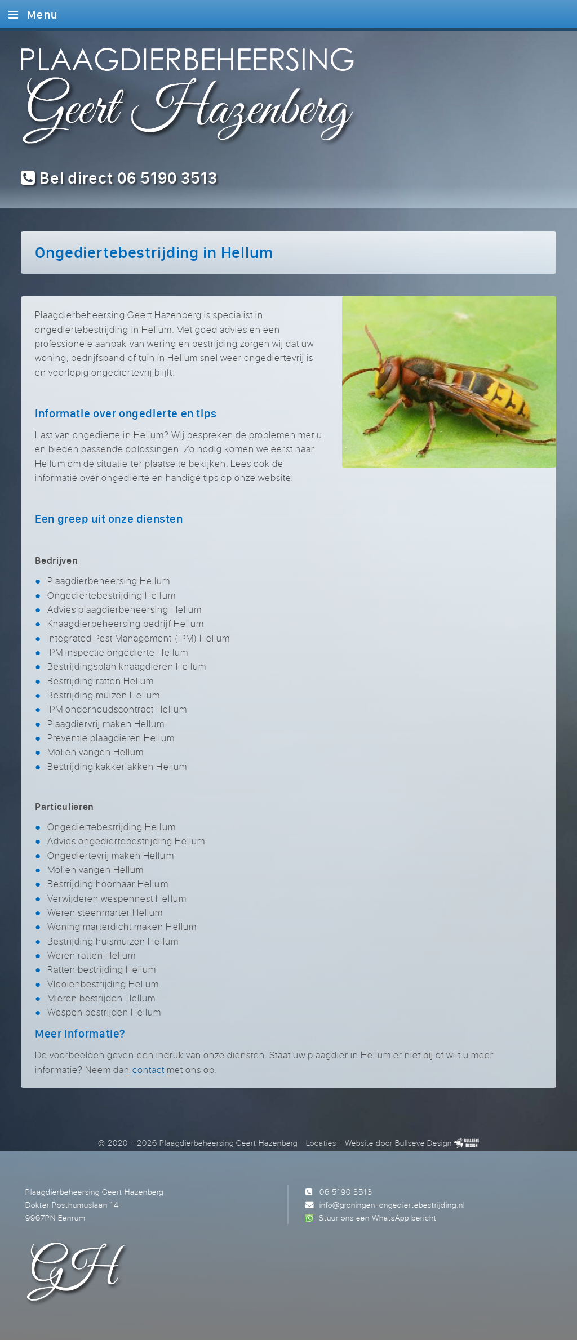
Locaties (321, 1142)
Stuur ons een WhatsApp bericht (378, 1217)
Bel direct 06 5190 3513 (126, 178)
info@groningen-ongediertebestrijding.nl (392, 1204)
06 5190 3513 (345, 1191)
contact (148, 1069)
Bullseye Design (423, 1142)
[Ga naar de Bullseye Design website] (466, 1142)
